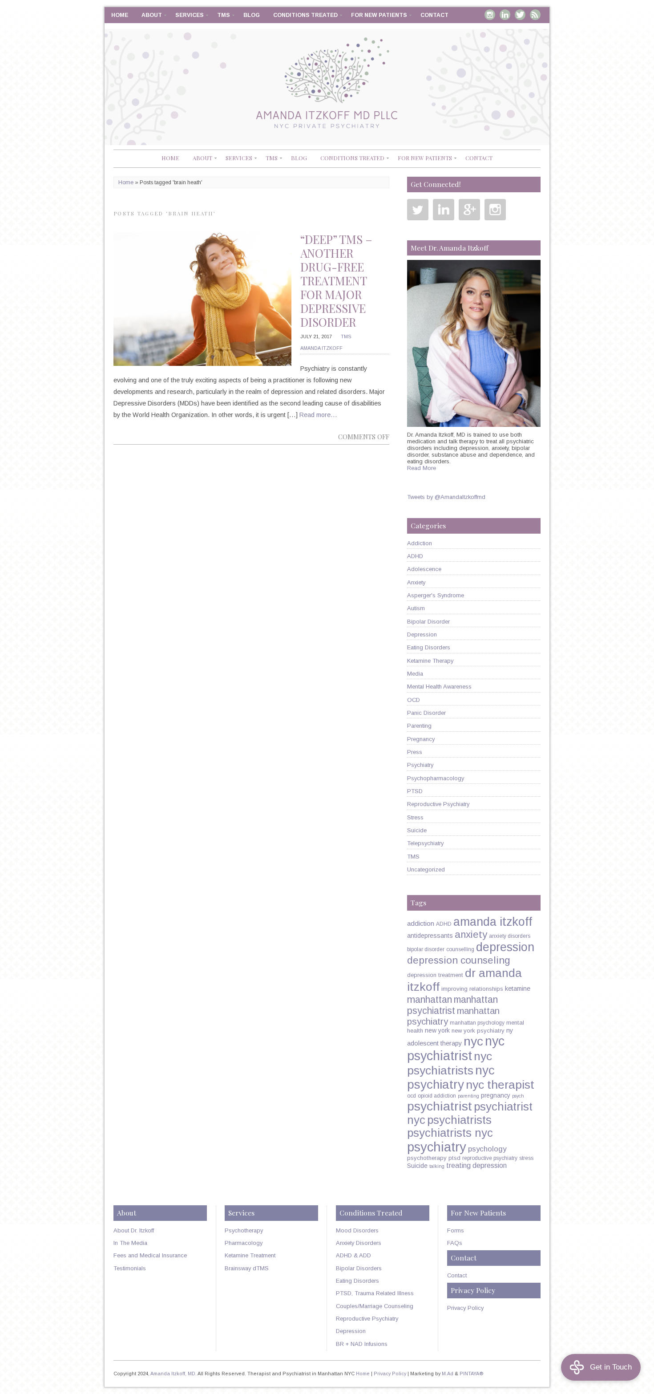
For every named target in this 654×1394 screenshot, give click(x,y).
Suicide (417, 830)
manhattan (429, 999)
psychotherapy (427, 1158)
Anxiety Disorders (358, 1243)
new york (437, 1030)
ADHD (415, 556)
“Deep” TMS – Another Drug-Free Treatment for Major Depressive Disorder (336, 280)
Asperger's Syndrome (435, 595)
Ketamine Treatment (250, 1255)
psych (518, 1095)
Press (414, 752)
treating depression (476, 1165)
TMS (223, 15)
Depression (422, 634)
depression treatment (435, 975)
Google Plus (469, 209)
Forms (455, 1230)
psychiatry (436, 1146)
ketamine (517, 988)
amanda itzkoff (492, 921)
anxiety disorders (509, 936)
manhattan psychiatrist (452, 1005)
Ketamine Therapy (430, 660)
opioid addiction (437, 1096)
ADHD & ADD (353, 1255)
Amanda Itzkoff (321, 348)
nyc (473, 1041)
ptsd (454, 1158)
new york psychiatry (478, 1030)
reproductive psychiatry (489, 1158)
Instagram (489, 14)
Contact (434, 15)
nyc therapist (500, 1084)
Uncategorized (426, 869)
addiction (420, 923)
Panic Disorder (426, 712)
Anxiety (416, 582)
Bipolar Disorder (428, 621)
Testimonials (129, 1268)
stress (526, 1158)
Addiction (419, 543)
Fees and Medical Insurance (150, 1255)
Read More (421, 468)
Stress (415, 817)
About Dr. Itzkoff (133, 1230)
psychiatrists (459, 1120)
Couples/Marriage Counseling (374, 1306)
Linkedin (505, 14)
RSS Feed (535, 14)
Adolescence (424, 569)
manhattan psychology (477, 1023)
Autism (416, 608)
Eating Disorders (428, 647)
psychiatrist (439, 1106)
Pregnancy (421, 739)
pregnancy (495, 1095)
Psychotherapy (244, 1230)
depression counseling (458, 960)
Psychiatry (420, 765)
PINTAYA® (472, 1373)
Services (189, 15)
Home (119, 15)
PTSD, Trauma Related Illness (375, 1293)
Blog (251, 15)
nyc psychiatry (451, 1077)
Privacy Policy (465, 1308)
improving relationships (472, 988)
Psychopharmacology (435, 778)
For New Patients (379, 15)
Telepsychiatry (425, 843)
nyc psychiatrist (456, 1048)
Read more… (318, 414)
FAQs (454, 1243)
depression (505, 947)
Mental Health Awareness (439, 686)
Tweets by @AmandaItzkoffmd (446, 497)
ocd (411, 1096)
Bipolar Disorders (359, 1268)
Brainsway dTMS (247, 1268)
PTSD (415, 791)
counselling (460, 949)
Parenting (419, 725)
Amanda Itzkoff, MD (172, 1373)
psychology (487, 1149)
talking (436, 1166)
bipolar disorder (425, 949)
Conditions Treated (305, 15)
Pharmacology (243, 1243)
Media (415, 673)
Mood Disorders (357, 1230)
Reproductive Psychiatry (438, 804)
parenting (468, 1095)
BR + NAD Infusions (362, 1344)
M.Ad (447, 1373)
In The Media (130, 1243)
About (151, 15)
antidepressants (430, 935)
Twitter (520, 14)
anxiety (471, 934)
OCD (413, 700)
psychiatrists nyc (450, 1133)
